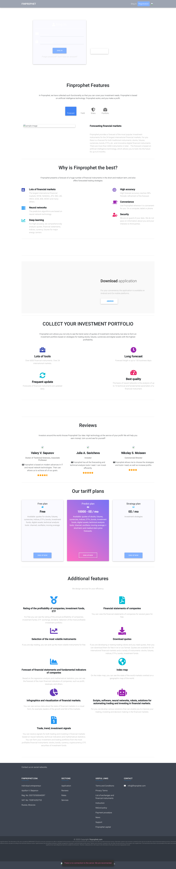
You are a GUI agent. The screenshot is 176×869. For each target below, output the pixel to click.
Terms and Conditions (105, 786)
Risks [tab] (93, 113)
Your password (46, 42)
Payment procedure (104, 812)
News (98, 817)
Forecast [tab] (70, 113)
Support (99, 822)
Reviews (64, 790)
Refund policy (101, 808)
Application (66, 786)
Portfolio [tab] (105, 113)
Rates (63, 795)
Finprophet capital (103, 827)
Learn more (99, 51)
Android (110, 301)
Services (64, 800)
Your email (44, 34)
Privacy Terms (102, 790)
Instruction (100, 803)
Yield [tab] (83, 113)
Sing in (59, 50)
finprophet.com (96, 839)
